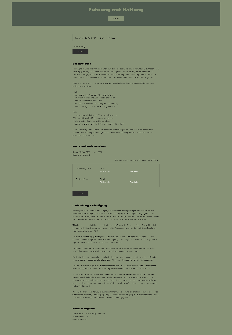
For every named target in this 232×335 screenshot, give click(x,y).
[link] (116, 18)
